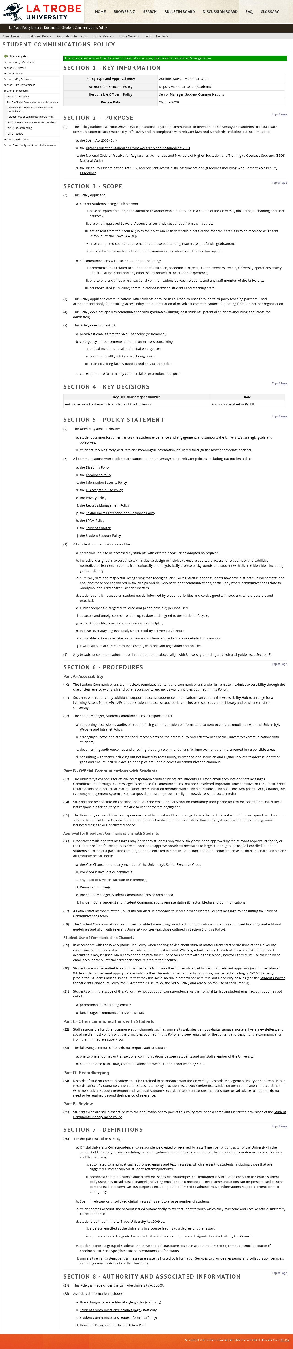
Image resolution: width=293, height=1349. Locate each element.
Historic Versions (103, 36)
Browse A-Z (124, 11)
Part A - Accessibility (18, 96)
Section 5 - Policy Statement (19, 84)
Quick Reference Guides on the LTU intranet (222, 1085)
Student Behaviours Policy (99, 983)
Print (147, 36)
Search (150, 11)
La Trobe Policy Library (25, 27)
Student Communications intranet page (110, 1310)
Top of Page (279, 114)
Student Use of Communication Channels (31, 116)
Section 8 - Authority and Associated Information (30, 145)
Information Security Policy (106, 482)
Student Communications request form (110, 1317)
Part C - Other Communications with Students (32, 122)
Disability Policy (98, 467)
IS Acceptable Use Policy (104, 490)
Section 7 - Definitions (16, 139)
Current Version (12, 36)
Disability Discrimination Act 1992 (111, 168)
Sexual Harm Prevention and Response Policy (120, 513)
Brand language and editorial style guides (112, 1302)
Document (51, 27)
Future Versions (129, 36)
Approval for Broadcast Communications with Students (31, 109)
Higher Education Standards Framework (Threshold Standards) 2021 (138, 148)
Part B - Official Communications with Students (32, 102)
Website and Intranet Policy (101, 729)
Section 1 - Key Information (19, 62)
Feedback (162, 36)
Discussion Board (220, 11)
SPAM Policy (95, 520)
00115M (285, 1340)
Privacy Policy (96, 498)
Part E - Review (15, 133)
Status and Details (39, 36)
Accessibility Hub (235, 697)
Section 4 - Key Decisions (17, 79)
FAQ (249, 11)
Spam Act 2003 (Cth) (101, 140)
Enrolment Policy (98, 475)
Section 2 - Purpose (15, 68)
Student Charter (98, 528)
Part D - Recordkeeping (19, 128)
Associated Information (72, 36)
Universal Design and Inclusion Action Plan (113, 1325)
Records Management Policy (107, 505)
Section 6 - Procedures (16, 90)
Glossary (270, 11)
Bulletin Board (180, 11)
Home (100, 11)
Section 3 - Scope (13, 73)
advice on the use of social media (222, 983)
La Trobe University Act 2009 (141, 1285)
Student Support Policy (103, 535)
